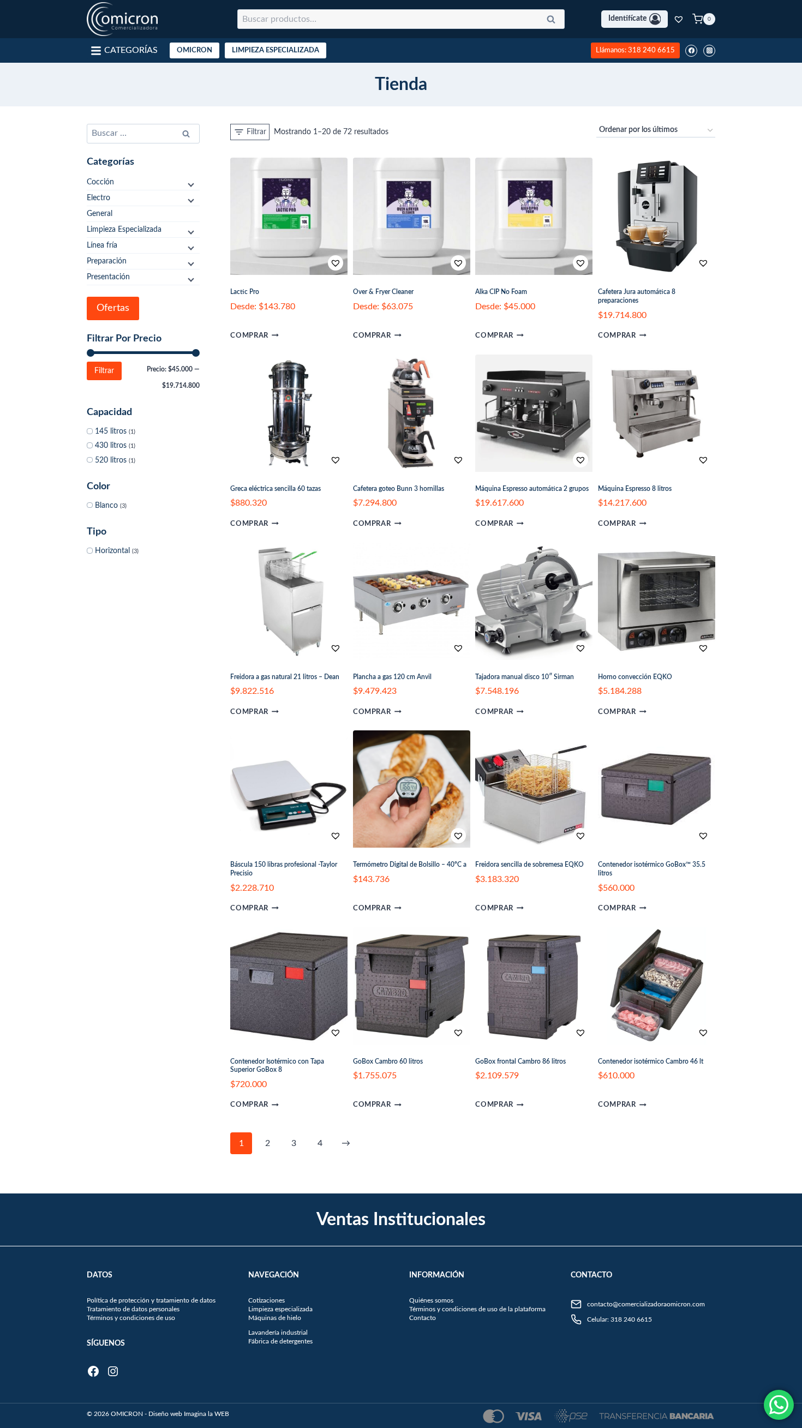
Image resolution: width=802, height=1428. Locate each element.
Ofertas (113, 308)
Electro (98, 198)
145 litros (111, 431)
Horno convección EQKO (635, 677)
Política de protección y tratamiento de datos (151, 1300)
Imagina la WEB (206, 1414)
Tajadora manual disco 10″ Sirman (524, 677)
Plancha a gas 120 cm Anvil (392, 677)
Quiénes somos (431, 1300)
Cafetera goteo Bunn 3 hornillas (398, 488)
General (99, 214)
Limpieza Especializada (275, 50)
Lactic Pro (244, 292)
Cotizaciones (266, 1300)
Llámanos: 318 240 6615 (635, 50)
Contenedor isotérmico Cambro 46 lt (650, 1061)
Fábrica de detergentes (280, 1341)
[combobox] (401, 19)
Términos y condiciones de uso (131, 1318)
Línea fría (102, 245)
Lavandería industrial (278, 1332)
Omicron (194, 50)
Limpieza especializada (280, 1309)
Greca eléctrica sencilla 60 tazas (275, 488)
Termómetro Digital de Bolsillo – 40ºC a (409, 864)
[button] (302, 263)
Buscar (554, 21)
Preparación (107, 261)
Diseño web (165, 1414)
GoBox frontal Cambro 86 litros (520, 1061)
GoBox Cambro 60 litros (388, 1061)
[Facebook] (691, 51)
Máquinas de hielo (274, 1318)
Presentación (108, 277)
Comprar (249, 335)
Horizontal (112, 551)
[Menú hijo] (190, 184)
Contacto (422, 1318)
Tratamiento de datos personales (133, 1309)
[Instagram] (709, 51)
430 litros (111, 445)
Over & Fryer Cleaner (383, 292)
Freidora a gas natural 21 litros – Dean (284, 677)
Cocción (100, 182)
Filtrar (104, 371)
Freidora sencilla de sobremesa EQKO (529, 864)
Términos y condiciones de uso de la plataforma (477, 1309)
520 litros (111, 460)
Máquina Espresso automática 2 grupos (532, 488)
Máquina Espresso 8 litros (635, 488)
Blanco (106, 505)
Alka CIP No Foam (501, 292)
